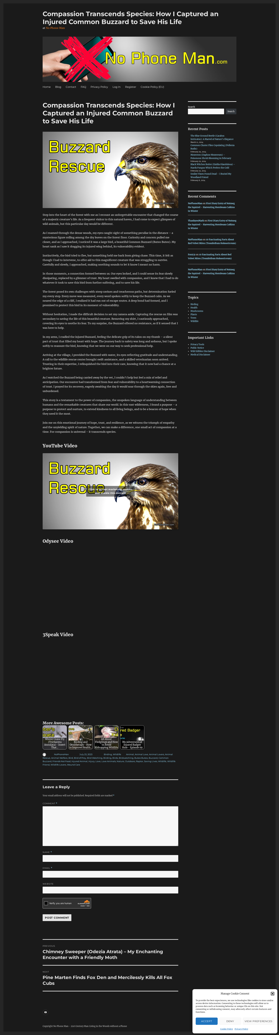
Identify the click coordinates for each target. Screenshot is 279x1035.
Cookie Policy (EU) (152, 86)
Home (47, 86)
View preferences (258, 1021)
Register (130, 86)
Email (47, 868)
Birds (115, 758)
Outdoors (130, 761)
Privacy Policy (241, 1029)
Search (191, 107)
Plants (194, 314)
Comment (50, 803)
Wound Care (73, 764)
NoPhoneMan (61, 754)
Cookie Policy (226, 1029)
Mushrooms (197, 311)
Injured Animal (80, 761)
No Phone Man (55, 28)
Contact (71, 86)
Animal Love (141, 754)
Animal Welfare (59, 758)
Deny (230, 1021)
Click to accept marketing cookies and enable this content (110, 491)
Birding (108, 754)
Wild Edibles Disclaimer (203, 351)
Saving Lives (150, 761)
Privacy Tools (197, 344)
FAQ (83, 86)
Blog (58, 86)
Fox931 (191, 254)
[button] (272, 993)
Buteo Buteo (141, 758)
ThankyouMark (196, 220)
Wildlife (117, 754)
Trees (193, 317)
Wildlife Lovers (58, 764)
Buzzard (153, 758)
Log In (117, 86)
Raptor (139, 761)
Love (98, 761)
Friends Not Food (61, 761)
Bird (70, 758)
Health (194, 307)
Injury (91, 761)
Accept (206, 1021)
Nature (120, 761)
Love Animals (109, 761)
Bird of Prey (80, 758)
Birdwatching (126, 758)
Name (47, 852)
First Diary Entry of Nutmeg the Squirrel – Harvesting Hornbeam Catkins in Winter (211, 207)
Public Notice (197, 348)
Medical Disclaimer (200, 354)
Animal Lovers (156, 754)
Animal (130, 754)
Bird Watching (94, 758)
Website (48, 883)
